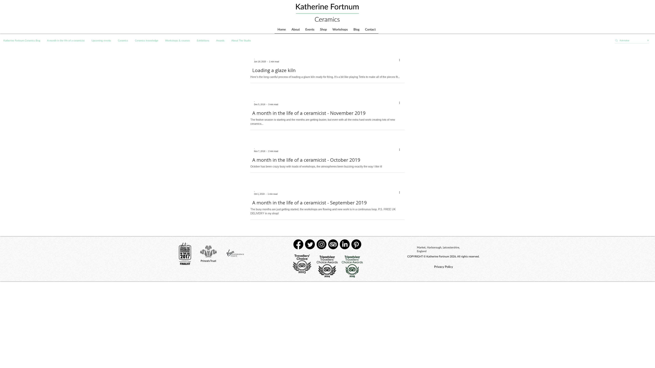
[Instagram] (321, 244)
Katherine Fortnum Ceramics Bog (21, 40)
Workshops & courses (177, 40)
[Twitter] (310, 244)
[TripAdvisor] (333, 244)
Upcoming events (101, 40)
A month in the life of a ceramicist (66, 40)
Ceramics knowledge (146, 40)
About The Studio (241, 40)
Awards (220, 40)
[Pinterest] (356, 244)
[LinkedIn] (345, 244)
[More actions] (401, 60)
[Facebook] (298, 244)
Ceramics (123, 40)
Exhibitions (203, 40)
